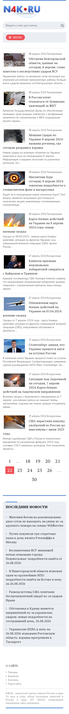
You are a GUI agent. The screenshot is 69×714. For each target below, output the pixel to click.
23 (19, 470)
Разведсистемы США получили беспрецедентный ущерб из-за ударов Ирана (34, 596)
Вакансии (13, 676)
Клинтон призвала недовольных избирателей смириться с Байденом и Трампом (33, 267)
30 (34, 479)
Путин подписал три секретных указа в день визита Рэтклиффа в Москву (31, 538)
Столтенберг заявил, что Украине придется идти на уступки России (47, 349)
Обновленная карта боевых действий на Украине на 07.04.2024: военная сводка (32, 309)
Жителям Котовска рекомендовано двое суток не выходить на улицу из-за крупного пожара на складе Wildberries (34, 521)
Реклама (12, 672)
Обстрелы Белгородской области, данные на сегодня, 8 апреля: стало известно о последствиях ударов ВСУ (34, 65)
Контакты (13, 680)
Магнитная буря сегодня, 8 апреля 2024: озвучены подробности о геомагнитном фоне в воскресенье (34, 183)
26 (49, 470)
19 (37, 461)
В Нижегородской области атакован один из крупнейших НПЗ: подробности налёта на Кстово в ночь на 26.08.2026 (34, 577)
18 (27, 461)
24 (29, 470)
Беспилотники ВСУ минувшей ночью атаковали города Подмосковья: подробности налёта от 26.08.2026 (34, 556)
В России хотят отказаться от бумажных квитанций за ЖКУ (47, 101)
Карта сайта (14, 683)
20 (47, 461)
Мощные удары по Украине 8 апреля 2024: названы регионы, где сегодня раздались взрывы (33, 141)
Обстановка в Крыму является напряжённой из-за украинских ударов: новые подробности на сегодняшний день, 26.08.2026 (30, 614)
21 (57, 461)
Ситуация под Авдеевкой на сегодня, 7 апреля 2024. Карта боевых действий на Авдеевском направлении (34, 385)
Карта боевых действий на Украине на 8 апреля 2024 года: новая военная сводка (33, 225)
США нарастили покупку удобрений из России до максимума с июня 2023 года (34, 427)
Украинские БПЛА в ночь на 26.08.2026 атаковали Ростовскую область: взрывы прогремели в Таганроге (30, 635)
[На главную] (31, 10)
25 (39, 470)
